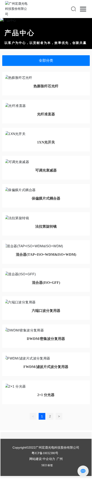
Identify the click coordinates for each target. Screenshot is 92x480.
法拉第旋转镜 (46, 226)
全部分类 (46, 60)
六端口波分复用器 (46, 311)
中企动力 (49, 459)
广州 (59, 459)
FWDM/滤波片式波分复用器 (45, 367)
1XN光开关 (46, 142)
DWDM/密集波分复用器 (46, 339)
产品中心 (19, 33)
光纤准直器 (46, 114)
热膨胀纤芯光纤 (46, 86)
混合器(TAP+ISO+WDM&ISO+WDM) (46, 254)
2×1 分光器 (45, 395)
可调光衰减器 (46, 170)
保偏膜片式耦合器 (46, 198)
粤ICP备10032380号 (44, 453)
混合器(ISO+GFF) (46, 282)
